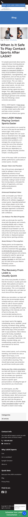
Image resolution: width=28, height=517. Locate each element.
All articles (5, 419)
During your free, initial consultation (13, 369)
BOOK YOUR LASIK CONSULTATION (13, 5)
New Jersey (21, 105)
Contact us (7, 443)
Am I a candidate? (7, 457)
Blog (3, 478)
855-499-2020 (2, 1)
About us (4, 464)
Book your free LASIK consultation (11, 474)
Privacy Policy (5, 481)
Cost (3, 453)
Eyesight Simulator (7, 461)
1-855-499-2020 (8, 440)
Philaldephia (9, 107)
